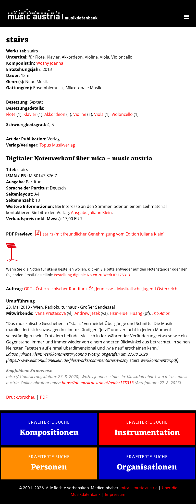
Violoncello (122, 114)
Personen (49, 467)
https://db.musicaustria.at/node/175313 (98, 383)
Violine (79, 114)
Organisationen (147, 467)
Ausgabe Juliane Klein (91, 212)
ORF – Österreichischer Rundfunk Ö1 (59, 289)
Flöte (11, 114)
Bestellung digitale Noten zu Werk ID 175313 (92, 274)
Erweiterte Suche (49, 422)
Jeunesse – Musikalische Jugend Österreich (136, 289)
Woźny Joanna (49, 63)
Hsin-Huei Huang (126, 313)
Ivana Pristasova (50, 313)
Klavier (29, 114)
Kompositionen (49, 433)
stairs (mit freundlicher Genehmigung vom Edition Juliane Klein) (104, 234)
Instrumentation (147, 432)
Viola (99, 114)
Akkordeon (54, 114)
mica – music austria (138, 487)
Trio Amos (161, 313)
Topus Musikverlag (57, 145)
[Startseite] (53, 15)
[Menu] (186, 17)
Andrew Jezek (87, 313)
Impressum (115, 494)
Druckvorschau (20, 397)
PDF (43, 397)
